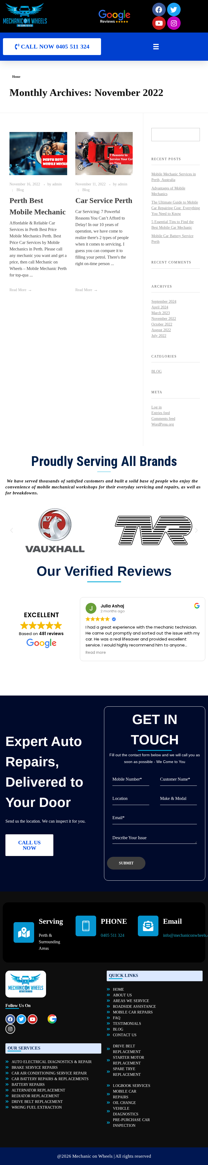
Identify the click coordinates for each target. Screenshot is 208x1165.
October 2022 (161, 324)
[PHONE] (86, 926)
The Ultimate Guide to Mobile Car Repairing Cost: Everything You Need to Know (175, 208)
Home (16, 77)
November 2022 (163, 319)
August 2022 (161, 330)
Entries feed (160, 413)
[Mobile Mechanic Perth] (41, 15)
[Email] (148, 926)
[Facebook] (10, 1019)
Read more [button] (97, 652)
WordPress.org (162, 424)
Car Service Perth (103, 200)
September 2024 (163, 302)
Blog (20, 190)
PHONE (114, 921)
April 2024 (159, 307)
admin (57, 184)
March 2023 (160, 313)
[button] (11, 530)
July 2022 (158, 336)
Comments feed (163, 419)
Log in (156, 407)
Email (172, 921)
